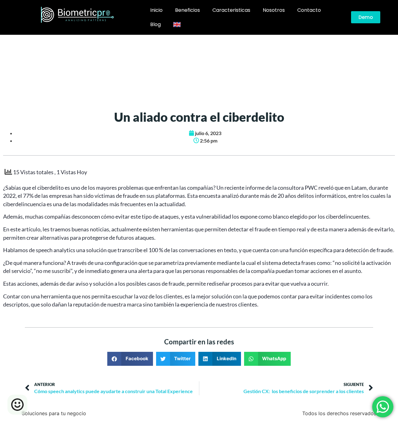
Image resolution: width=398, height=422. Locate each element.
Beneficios (187, 10)
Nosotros (274, 10)
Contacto (309, 10)
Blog (155, 24)
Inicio (156, 10)
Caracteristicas (231, 10)
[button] (130, 359)
